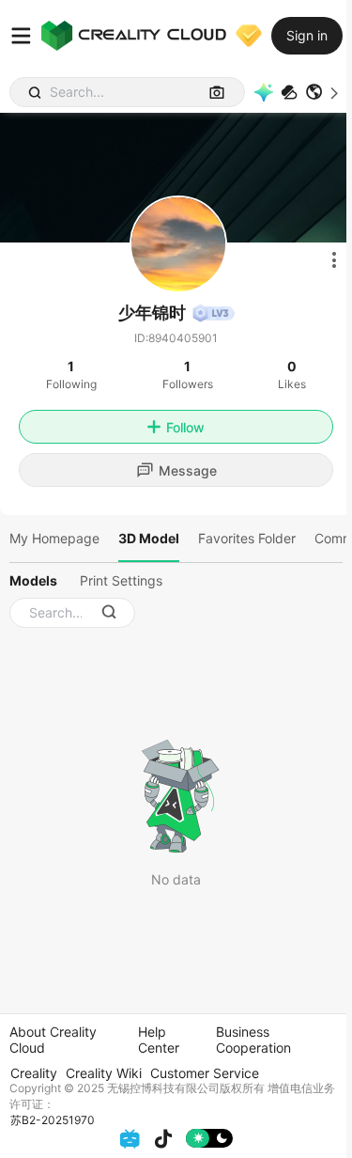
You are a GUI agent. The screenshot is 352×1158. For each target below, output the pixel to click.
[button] (324, 92)
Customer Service (204, 1073)
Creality (33, 1073)
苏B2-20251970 (52, 1120)
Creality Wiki (104, 1073)
